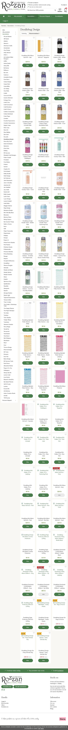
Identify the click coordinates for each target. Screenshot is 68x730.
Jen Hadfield (7, 187)
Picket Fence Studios (9, 242)
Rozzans (6, 354)
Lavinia (5, 386)
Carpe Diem (7, 84)
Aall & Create (7, 384)
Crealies (6, 118)
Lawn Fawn (7, 196)
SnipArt (6, 279)
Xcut (5, 345)
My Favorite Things (9, 221)
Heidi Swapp (7, 176)
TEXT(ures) (7, 398)
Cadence (6, 75)
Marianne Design (8, 210)
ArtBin (5, 61)
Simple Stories (7, 272)
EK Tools (6, 352)
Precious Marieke (8, 251)
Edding (5, 150)
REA (9, 16)
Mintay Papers (7, 219)
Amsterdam (7, 48)
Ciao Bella (6, 91)
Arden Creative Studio (9, 393)
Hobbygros (6, 370)
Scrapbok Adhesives (9, 260)
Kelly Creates (7, 194)
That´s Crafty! (7, 302)
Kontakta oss (7, 686)
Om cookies (53, 707)
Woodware (6, 340)
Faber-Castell (7, 157)
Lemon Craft (7, 375)
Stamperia (6, 288)
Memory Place (7, 217)
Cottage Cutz (7, 100)
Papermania (7, 233)
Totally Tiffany (7, 320)
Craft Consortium (8, 104)
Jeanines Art (7, 185)
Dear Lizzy (6, 127)
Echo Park (6, 148)
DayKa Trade (7, 125)
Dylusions (6, 146)
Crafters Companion (9, 111)
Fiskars (6, 164)
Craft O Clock (7, 109)
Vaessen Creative (8, 324)
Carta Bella (7, 86)
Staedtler (6, 286)
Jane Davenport (8, 180)
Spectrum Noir (7, 281)
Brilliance (6, 70)
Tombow (6, 315)
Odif (5, 228)
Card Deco (6, 79)
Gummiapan (7, 171)
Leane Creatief (8, 201)
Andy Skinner (7, 52)
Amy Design (7, 50)
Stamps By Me (7, 372)
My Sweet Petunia (8, 381)
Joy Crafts (6, 189)
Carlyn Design (7, 81)
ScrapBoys (6, 263)
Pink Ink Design (8, 349)
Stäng (42, 728)
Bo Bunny (6, 68)
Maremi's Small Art (9, 379)
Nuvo (5, 226)
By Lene (6, 72)
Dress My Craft (8, 141)
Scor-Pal (6, 356)
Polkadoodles (7, 249)
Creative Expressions (9, 120)
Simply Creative (8, 274)
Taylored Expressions (9, 297)
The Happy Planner (9, 308)
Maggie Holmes (8, 205)
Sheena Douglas (8, 265)
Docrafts (6, 137)
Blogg (51, 708)
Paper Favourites (8, 231)
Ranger (6, 256)
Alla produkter (18, 16)
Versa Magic (7, 326)
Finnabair (6, 159)
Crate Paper (7, 116)
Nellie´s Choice (8, 224)
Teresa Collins (7, 300)
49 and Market (7, 36)
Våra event (53, 701)
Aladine (6, 41)
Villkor (3, 705)
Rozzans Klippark (45, 16)
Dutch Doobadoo (8, 143)
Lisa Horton (7, 377)
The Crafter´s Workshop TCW (10, 305)
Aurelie (5, 395)
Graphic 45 (7, 169)
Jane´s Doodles (8, 182)
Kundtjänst (64, 4)
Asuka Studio (7, 63)
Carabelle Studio (8, 77)
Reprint (6, 258)
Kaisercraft (6, 192)
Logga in (5, 21)
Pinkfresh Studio (8, 247)
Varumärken (30, 16)
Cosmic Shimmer (8, 97)
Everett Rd (6, 388)
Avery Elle (6, 65)
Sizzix (5, 277)
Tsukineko (6, 322)
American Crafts (8, 45)
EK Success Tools (8, 361)
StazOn (6, 290)
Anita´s (5, 54)
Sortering (24, 33)
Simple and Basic (8, 270)
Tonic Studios (7, 317)
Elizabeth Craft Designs (10, 155)
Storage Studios (8, 293)
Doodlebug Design (8, 139)
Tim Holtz (6, 313)
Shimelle (6, 267)
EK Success (7, 153)
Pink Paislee (7, 244)
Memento (6, 215)
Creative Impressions (9, 123)
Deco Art (6, 130)
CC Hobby (6, 88)
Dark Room (7, 363)
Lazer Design (7, 198)
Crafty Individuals (8, 114)
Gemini (5, 166)
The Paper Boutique (9, 310)
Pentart (6, 237)
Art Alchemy (7, 391)
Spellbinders (7, 283)
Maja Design (7, 208)
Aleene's (6, 43)
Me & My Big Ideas (9, 212)
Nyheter (52, 705)
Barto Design (7, 359)
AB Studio (6, 38)
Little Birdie (7, 203)
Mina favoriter (5, 703)
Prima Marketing (8, 254)
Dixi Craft (6, 134)
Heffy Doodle (7, 173)
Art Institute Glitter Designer (8, 58)
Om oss (52, 703)
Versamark (6, 331)
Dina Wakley (7, 132)
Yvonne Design (8, 347)
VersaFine (6, 329)
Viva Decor (6, 336)
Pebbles (6, 235)
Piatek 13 (6, 240)
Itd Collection (7, 178)
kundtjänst (60, 670)
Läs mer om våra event (35, 7)
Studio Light (7, 295)
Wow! (5, 342)
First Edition (7, 162)
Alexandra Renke (8, 365)
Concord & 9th (7, 95)
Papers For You (8, 368)
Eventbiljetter (59, 16)
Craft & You (7, 102)
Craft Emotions (8, 107)
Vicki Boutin (7, 333)
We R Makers (7, 338)
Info (59, 495)
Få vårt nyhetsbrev (21, 686)
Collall (5, 93)
